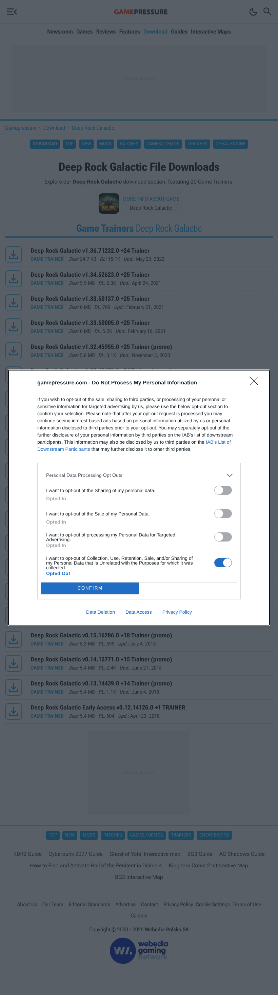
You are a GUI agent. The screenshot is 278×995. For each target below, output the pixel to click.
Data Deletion (100, 612)
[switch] (223, 490)
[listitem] (139, 475)
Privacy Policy (177, 612)
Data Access (138, 612)
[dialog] (139, 497)
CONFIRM (90, 588)
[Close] (256, 383)
